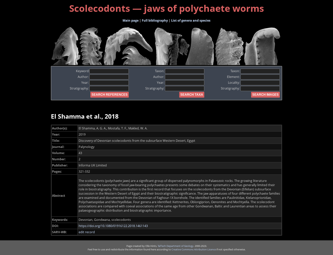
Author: (83, 77)
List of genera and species (190, 20)
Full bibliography (155, 20)
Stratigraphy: (79, 88)
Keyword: (82, 71)
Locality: (234, 82)
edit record (87, 232)
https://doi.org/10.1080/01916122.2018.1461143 (113, 226)
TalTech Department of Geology (175, 246)
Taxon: (160, 71)
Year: (85, 82)
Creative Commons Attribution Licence (194, 249)
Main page (131, 20)
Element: (233, 77)
